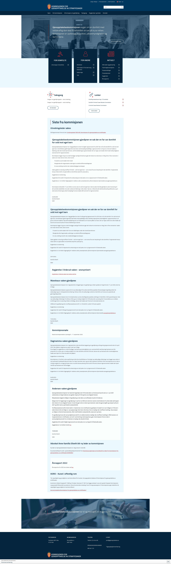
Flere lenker (94, 111)
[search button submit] (122, 7)
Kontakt (105, 13)
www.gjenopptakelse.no (109, 313)
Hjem (48, 13)
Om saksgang (53, 107)
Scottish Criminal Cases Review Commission (100, 102)
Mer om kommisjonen (116, 41)
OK (168, 561)
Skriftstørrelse (111, 1)
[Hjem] (64, 6)
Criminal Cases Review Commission (98, 105)
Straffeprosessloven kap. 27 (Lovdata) (98, 99)
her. (70, 425)
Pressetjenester (102, 1)
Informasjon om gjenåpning (71, 13)
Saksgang (84, 13)
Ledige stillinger (93, 1)
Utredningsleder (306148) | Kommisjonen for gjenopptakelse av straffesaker (86, 132)
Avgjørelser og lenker (95, 13)
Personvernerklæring (6, 562)
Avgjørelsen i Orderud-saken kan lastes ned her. (64, 274)
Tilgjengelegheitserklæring (113, 547)
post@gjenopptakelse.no (112, 540)
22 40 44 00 (95, 540)
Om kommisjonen (57, 13)
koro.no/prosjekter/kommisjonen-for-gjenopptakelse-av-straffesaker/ (68, 490)
